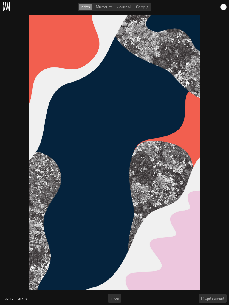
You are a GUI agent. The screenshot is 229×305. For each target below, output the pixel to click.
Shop (141, 7)
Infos (114, 298)
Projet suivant (212, 298)
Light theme (223, 7)
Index (85, 7)
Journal (124, 7)
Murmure (104, 7)
